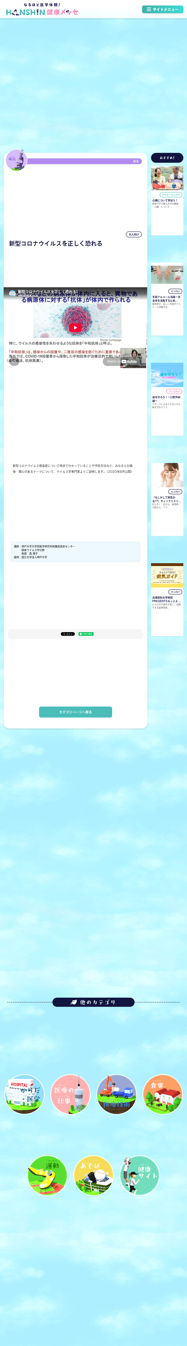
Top (173, 1315)
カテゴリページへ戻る (75, 712)
